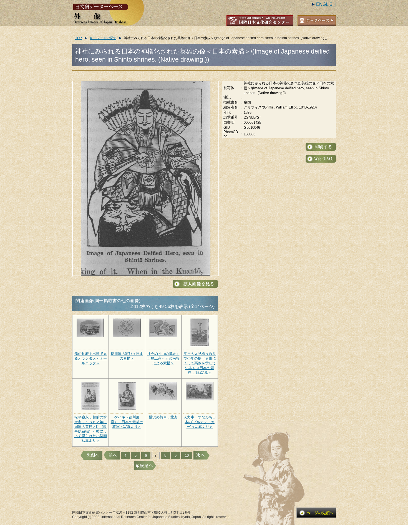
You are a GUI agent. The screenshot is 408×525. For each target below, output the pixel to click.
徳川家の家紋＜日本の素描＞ (127, 356)
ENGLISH (326, 4)
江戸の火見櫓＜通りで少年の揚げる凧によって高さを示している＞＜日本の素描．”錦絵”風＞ (199, 363)
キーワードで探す (103, 38)
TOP (78, 38)
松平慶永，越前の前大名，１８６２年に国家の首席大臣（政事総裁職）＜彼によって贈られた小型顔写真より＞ (90, 429)
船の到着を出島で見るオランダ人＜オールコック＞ (90, 358)
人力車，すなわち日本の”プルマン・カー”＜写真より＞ (199, 422)
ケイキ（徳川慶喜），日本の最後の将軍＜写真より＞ (127, 422)
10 (187, 455)
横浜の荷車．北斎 (163, 417)
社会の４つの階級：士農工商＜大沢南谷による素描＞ (163, 358)
